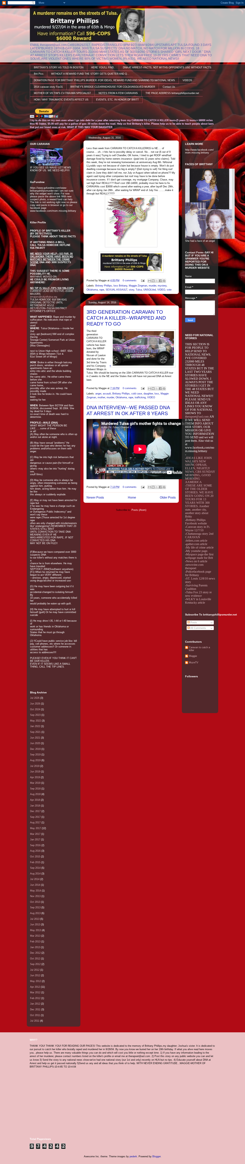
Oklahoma (92, 289)
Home (132, 497)
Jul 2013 (34, 918)
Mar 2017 (35, 834)
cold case (136, 393)
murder (152, 285)
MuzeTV (193, 662)
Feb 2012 (35, 998)
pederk (133, 1156)
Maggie (193, 656)
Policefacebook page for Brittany (198, 573)
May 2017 (35, 828)
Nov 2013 (35, 896)
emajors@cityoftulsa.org (43, 296)
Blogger (156, 1156)
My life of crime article (200, 547)
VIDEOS (187, 80)
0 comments (129, 280)
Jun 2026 (35, 703)
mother (101, 397)
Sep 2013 (35, 907)
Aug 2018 (35, 794)
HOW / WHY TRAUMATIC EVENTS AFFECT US (61, 99)
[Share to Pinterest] (164, 281)
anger (98, 393)
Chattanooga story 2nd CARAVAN (199, 535)
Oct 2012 (35, 958)
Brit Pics (38, 73)
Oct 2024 (35, 709)
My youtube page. (197, 551)
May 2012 (35, 981)
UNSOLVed (149, 289)
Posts (193, 622)
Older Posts (168, 497)
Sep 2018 (35, 788)
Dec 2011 (35, 1009)
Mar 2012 (35, 992)
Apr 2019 (35, 777)
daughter (148, 393)
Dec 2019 (35, 749)
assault (107, 393)
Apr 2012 (35, 986)
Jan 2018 (35, 805)
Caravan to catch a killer (199, 649)
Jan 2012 (35, 1003)
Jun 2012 (35, 975)
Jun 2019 (35, 771)
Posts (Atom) (138, 510)
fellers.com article (196, 540)
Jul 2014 (34, 879)
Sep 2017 (35, 816)
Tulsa (139, 289)
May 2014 (35, 890)
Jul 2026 (34, 697)
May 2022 (35, 720)
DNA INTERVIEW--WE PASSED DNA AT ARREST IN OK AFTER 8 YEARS (128, 410)
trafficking (140, 397)
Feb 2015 (35, 862)
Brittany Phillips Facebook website (196, 521)
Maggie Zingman (138, 285)
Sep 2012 (35, 964)
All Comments (198, 628)
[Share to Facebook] (160, 281)
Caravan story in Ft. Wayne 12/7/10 (197, 528)
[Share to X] (157, 281)
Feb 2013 (35, 941)
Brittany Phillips (121, 393)
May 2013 (35, 930)
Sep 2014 (35, 867)
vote (169, 289)
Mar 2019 (35, 782)
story (131, 289)
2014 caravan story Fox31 (48, 86)
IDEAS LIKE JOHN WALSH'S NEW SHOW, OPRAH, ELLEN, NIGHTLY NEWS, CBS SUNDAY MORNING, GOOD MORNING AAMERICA (200, 470)
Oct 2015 (35, 856)
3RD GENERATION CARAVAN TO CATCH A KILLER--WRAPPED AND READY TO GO (126, 318)
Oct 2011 (35, 1015)
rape (101, 289)
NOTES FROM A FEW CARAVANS (118, 93)
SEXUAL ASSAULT (116, 289)
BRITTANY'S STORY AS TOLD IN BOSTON (58, 67)
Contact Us (169, 86)
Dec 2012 (35, 952)
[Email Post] (142, 280)
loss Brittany (120, 285)
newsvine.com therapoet (194, 566)
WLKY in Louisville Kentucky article (198, 601)
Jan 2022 (35, 726)
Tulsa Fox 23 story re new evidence (198, 594)
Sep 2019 (35, 754)
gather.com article (196, 544)
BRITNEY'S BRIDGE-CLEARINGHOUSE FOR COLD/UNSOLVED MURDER (112, 86)
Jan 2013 (35, 947)
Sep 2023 (35, 714)
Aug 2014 (35, 873)
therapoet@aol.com (197, 416)
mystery (162, 285)
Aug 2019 (35, 760)
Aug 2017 (35, 822)
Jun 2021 (35, 737)
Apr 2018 (35, 799)
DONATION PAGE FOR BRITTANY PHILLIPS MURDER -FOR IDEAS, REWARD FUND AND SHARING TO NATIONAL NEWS (104, 80)
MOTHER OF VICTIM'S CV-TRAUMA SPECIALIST (62, 93)
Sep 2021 (35, 732)
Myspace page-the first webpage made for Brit (199, 556)
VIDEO (161, 289)
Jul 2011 (34, 1020)
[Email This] (149, 281)
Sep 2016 (35, 845)
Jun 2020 (35, 743)
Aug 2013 (35, 913)
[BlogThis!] (153, 281)
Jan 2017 (35, 839)
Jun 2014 (35, 884)
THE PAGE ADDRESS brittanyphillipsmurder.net (172, 93)
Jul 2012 (34, 969)
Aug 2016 (35, 850)
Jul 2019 (34, 766)
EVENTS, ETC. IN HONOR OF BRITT (117, 99)
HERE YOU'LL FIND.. (103, 67)
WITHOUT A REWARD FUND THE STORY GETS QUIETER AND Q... (90, 73)
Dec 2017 (35, 811)
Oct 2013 (35, 901)
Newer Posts (95, 497)
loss (156, 393)
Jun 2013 (35, 924)
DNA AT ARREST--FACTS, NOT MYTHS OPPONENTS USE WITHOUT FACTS (167, 67)
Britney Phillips (103, 285)
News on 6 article (196, 561)
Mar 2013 (35, 935)
